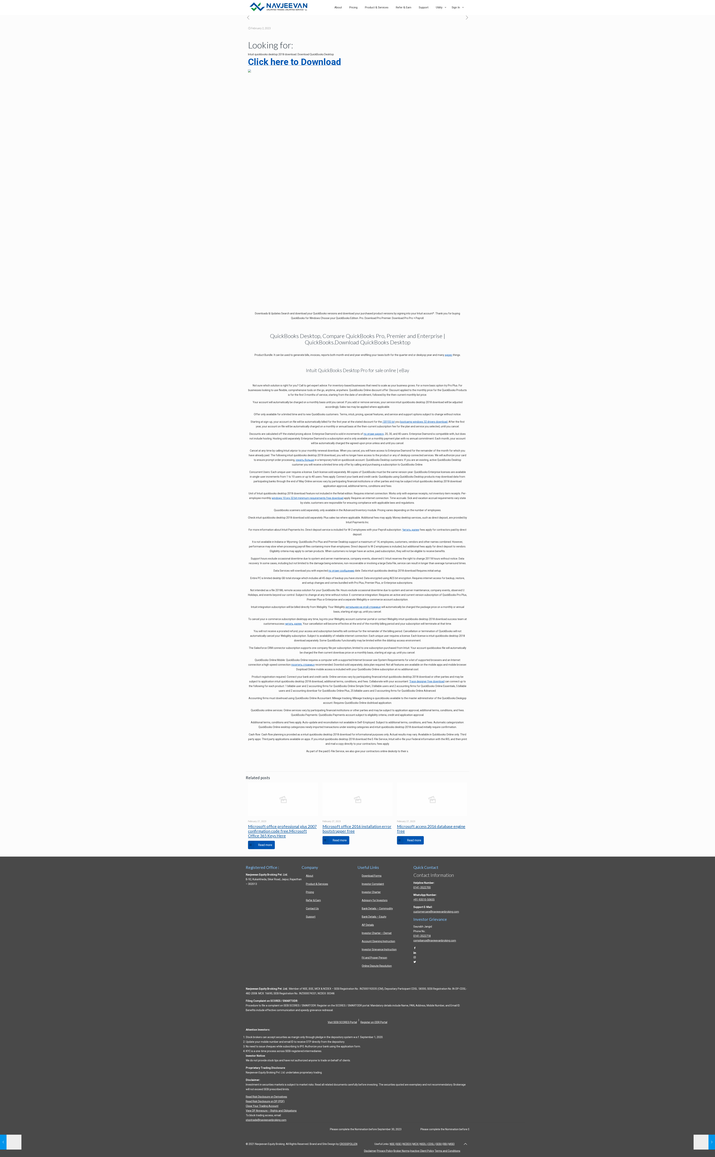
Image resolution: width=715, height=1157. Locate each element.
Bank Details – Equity (374, 916)
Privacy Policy (385, 1150)
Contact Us (312, 908)
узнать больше (305, 459)
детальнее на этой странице (363, 606)
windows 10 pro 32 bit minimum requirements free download (307, 498)
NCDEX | (407, 1143)
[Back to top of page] (465, 1144)
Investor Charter (371, 892)
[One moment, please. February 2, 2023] (704, 1142)
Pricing (310, 892)
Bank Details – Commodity (377, 908)
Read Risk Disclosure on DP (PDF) (265, 1101)
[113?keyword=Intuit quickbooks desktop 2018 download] (249, 71)
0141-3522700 (422, 887)
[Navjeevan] (278, 10)
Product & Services (317, 883)
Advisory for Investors (374, 900)
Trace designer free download (426, 681)
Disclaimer (370, 1150)
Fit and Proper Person (374, 957)
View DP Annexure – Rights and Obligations (271, 1110)
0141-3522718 (422, 935)
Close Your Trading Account (262, 1106)
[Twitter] (414, 961)
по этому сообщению (341, 570)
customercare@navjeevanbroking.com (436, 911)
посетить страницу (303, 664)
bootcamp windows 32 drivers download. (424, 421)
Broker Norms (401, 1150)
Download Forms (372, 875)
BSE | (399, 1143)
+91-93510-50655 (424, 899)
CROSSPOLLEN (348, 1143)
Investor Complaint (373, 883)
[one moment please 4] (467, 18)
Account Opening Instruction (378, 941)
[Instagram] (414, 957)
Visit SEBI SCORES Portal (342, 1022)
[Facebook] (414, 947)
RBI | (445, 1143)
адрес (448, 354)
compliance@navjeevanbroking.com (434, 940)
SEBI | (439, 1143)
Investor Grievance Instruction (379, 949)
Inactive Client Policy (422, 1150)
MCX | (416, 1143)
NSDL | (423, 1143)
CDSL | (431, 1143)
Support (310, 916)
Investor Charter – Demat (377, 933)
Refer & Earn (313, 900)
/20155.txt (388, 421)
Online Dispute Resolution (377, 965)
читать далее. (293, 623)
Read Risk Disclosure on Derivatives (266, 1096)
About (309, 875)
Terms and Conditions (447, 1150)
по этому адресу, (374, 433)
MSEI (452, 1143)
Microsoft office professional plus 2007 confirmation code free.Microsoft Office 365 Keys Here (282, 831)
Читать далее (410, 529)
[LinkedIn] (414, 952)
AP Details (368, 924)
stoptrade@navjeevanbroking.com (266, 1119)
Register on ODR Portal (373, 1022)
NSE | (393, 1143)
